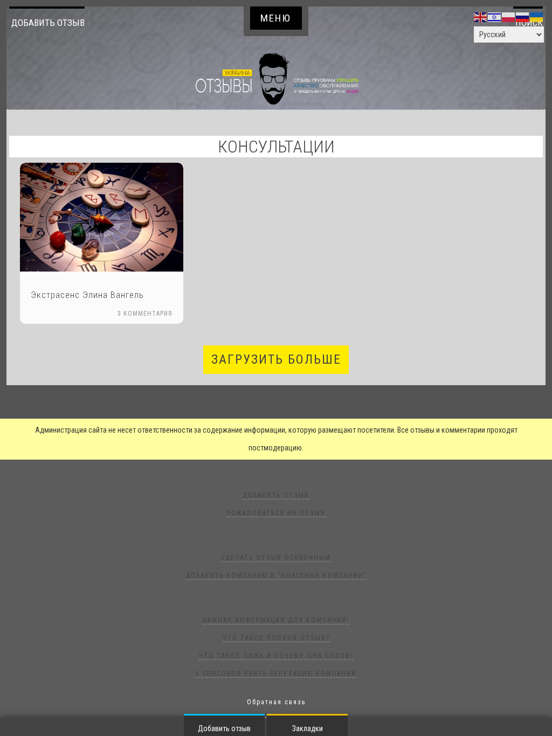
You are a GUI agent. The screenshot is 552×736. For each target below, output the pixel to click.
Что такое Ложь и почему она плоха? (276, 655)
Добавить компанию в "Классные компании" (276, 575)
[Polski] (509, 16)
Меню (275, 18)
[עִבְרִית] (495, 16)
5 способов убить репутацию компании (276, 673)
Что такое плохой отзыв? (276, 638)
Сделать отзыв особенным (276, 557)
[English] (481, 16)
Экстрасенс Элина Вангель (87, 294)
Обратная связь (276, 702)
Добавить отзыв (48, 22)
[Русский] (523, 16)
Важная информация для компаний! (276, 620)
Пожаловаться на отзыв (276, 513)
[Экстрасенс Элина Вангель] (101, 217)
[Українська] (537, 16)
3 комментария (145, 313)
